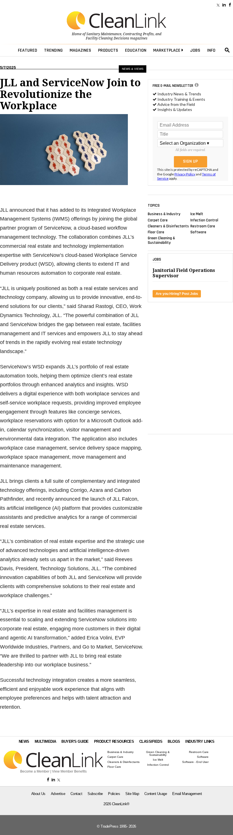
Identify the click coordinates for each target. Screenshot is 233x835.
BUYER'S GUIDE (75, 741)
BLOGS (174, 741)
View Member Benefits (69, 771)
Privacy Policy (184, 174)
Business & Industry (164, 214)
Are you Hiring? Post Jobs (177, 294)
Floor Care (156, 232)
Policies (114, 794)
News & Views (132, 68)
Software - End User (195, 762)
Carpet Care (158, 220)
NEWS (24, 741)
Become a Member (34, 771)
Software (198, 232)
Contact (76, 794)
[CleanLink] (116, 21)
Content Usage (155, 794)
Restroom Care (202, 225)
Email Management (187, 794)
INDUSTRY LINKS (199, 741)
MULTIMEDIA (45, 741)
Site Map (132, 794)
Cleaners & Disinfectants (168, 225)
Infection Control (204, 220)
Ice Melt (196, 214)
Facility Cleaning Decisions (107, 38)
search (227, 50)
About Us (38, 794)
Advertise (58, 794)
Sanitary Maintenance (103, 34)
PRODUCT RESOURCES (114, 741)
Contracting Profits (138, 34)
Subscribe (95, 794)
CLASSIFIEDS (151, 741)
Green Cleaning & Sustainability (161, 240)
